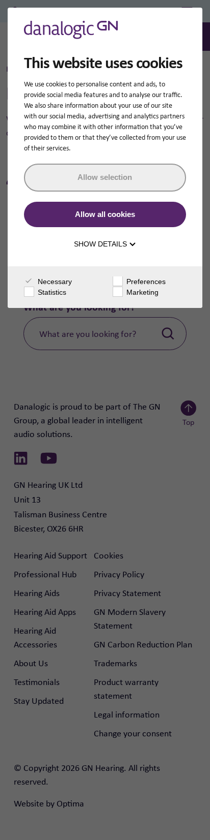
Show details (101, 244)
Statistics (51, 292)
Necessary (54, 281)
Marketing (141, 292)
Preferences (145, 281)
